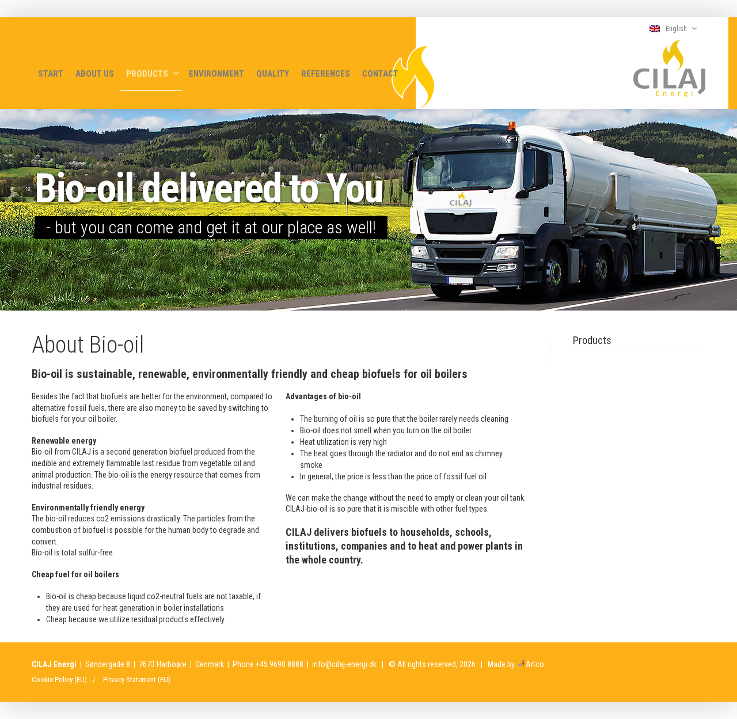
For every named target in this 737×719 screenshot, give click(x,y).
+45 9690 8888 (279, 664)
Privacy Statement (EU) (136, 679)
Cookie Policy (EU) (59, 679)
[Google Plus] (696, 663)
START (50, 74)
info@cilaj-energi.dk (344, 664)
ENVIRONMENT (216, 74)
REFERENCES (325, 74)
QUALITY (272, 74)
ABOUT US (94, 74)
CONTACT (380, 74)
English (676, 29)
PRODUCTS (147, 74)
